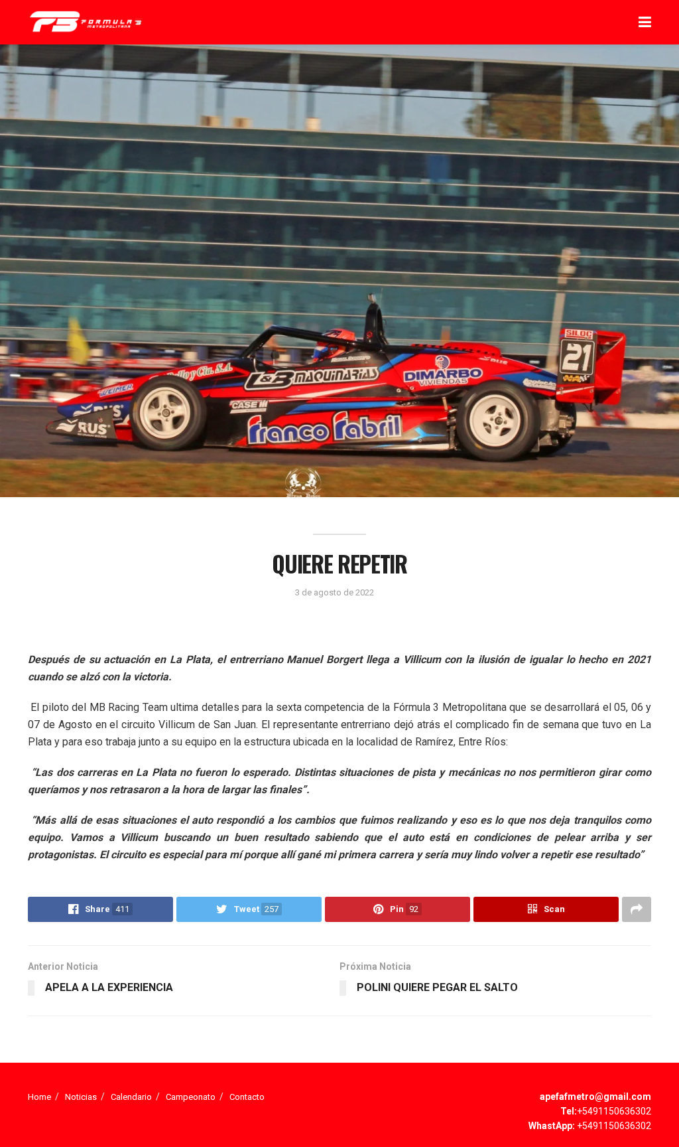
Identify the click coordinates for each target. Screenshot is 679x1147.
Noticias (81, 1097)
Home (39, 1097)
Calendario (131, 1097)
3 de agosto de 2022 (334, 592)
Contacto (247, 1097)
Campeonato (191, 1097)
